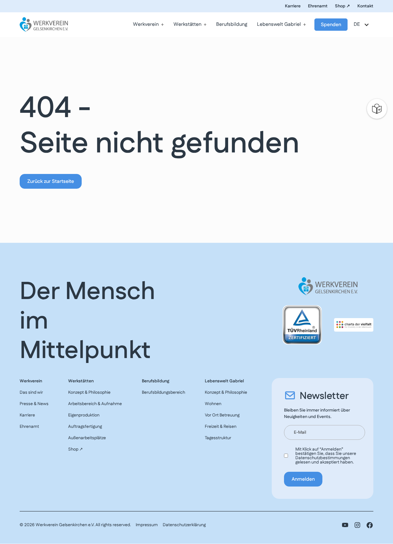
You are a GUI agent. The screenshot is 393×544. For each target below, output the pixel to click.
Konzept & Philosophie (89, 392)
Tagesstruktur (218, 438)
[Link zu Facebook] (369, 525)
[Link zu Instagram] (357, 525)
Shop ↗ (342, 6)
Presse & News (34, 404)
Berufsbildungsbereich (163, 392)
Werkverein (146, 24)
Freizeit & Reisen (220, 427)
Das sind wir (31, 392)
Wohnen (213, 404)
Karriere (293, 6)
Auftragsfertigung (85, 427)
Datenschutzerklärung (184, 525)
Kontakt (365, 6)
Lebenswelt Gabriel (279, 24)
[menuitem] (148, 25)
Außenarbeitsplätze (87, 438)
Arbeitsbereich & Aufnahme (95, 404)
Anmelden (303, 479)
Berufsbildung (231, 24)
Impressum (147, 525)
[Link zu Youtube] (345, 525)
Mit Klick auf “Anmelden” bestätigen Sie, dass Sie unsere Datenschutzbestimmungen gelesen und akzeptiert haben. (325, 455)
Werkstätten (187, 24)
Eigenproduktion (83, 415)
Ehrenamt (318, 6)
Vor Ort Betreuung (222, 415)
